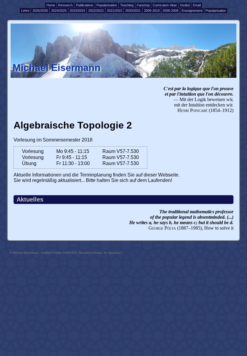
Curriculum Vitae (165, 5)
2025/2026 (40, 10)
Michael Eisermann (57, 67)
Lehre (25, 10)
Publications (84, 5)
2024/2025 (59, 10)
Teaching (126, 5)
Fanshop (143, 5)
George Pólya (162, 227)
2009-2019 (152, 10)
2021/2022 (114, 10)
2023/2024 (77, 10)
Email (197, 5)
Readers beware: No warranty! (100, 252)
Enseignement (192, 10)
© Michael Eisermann (24, 252)
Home (50, 5)
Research (65, 5)
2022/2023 (96, 10)
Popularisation (106, 5)
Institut (185, 5)
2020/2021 (133, 10)
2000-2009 (170, 10)
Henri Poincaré (192, 110)
